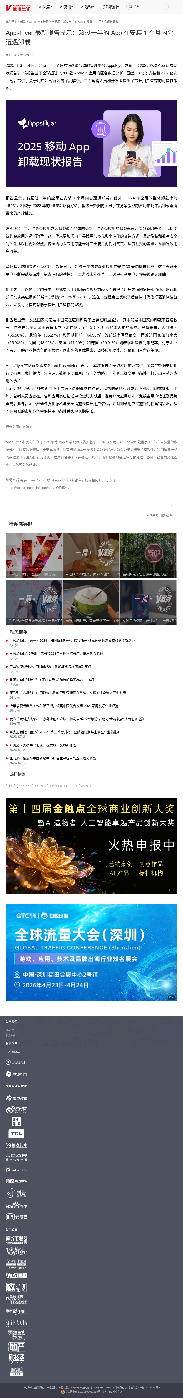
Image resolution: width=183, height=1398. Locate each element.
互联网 (85, 786)
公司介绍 (10, 1030)
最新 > (24, 22)
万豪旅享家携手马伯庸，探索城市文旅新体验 (43, 745)
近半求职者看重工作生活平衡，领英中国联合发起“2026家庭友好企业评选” (65, 706)
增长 (10, 786)
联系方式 (10, 1036)
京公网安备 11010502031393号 (82, 1392)
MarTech (25, 786)
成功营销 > (13, 22)
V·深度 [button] (44, 7)
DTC (72, 786)
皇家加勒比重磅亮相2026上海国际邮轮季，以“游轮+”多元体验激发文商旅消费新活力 (72, 641)
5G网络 (41, 786)
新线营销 (57, 786)
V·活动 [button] (86, 7)
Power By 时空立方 (112, 1392)
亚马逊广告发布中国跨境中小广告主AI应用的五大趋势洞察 (53, 758)
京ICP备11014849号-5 (147, 1388)
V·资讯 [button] (65, 7)
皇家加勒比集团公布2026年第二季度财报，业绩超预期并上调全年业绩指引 (65, 732)
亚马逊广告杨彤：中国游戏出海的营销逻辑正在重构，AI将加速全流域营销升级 (68, 693)
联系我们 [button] (109, 7)
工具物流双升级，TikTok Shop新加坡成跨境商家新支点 (50, 667)
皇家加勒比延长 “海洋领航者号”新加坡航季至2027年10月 (52, 680)
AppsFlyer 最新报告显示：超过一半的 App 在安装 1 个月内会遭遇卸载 (73, 22)
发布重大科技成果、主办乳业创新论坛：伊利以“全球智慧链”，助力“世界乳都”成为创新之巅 (77, 719)
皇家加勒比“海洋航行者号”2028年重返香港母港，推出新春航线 (56, 654)
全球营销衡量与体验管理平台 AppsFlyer (90, 66)
